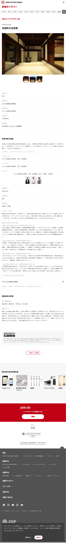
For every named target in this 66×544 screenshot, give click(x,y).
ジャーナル (6, 486)
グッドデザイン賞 (27, 456)
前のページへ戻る (34, 353)
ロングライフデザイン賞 (38, 464)
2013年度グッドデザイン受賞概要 (12, 126)
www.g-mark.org (21, 340)
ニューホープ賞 (51, 464)
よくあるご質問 (6, 467)
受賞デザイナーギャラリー (53, 475)
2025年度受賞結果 (39, 456)
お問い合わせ (7, 497)
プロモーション (39, 475)
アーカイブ (49, 456)
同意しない (28, 537)
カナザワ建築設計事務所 (9, 103)
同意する (38, 537)
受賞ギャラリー (8, 481)
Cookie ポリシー (25, 510)
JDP (11, 338)
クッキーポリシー (9, 530)
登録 (33, 417)
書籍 (58, 456)
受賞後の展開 (6, 475)
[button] (26, 79)
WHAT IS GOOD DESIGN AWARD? (11, 456)
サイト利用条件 (6, 510)
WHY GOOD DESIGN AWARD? (10, 464)
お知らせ (6, 492)
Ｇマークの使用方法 (17, 475)
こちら (41, 341)
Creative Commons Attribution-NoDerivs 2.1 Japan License (33, 338)
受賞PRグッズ (29, 475)
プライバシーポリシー (15, 510)
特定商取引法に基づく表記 (36, 510)
